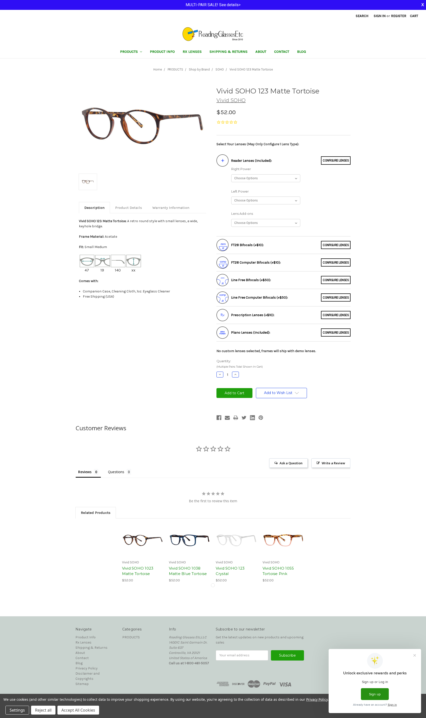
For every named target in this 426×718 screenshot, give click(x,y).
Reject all (43, 710)
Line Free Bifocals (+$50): (251, 280)
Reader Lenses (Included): (251, 161)
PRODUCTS (129, 51)
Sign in (380, 16)
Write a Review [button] (333, 463)
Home (157, 69)
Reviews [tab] (84, 471)
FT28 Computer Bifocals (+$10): (256, 262)
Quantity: (239, 364)
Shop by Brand (199, 69)
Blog (301, 51)
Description (94, 207)
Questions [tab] (116, 471)
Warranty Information (170, 207)
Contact (281, 51)
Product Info (162, 51)
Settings (17, 710)
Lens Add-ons (242, 213)
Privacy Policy (86, 668)
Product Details (128, 207)
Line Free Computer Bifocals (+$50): (259, 297)
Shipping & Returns (229, 51)
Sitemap (82, 684)
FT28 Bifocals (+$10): (247, 245)
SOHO (219, 69)
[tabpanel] (142, 553)
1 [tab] (213, 585)
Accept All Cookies (78, 710)
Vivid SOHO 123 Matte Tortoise (251, 69)
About (260, 51)
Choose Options (143, 540)
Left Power (240, 191)
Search (362, 16)
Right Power (241, 169)
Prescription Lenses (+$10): (252, 315)
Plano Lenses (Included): (250, 332)
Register (398, 16)
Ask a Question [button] (291, 463)
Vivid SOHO (231, 100)
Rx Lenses (192, 51)
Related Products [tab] (95, 512)
